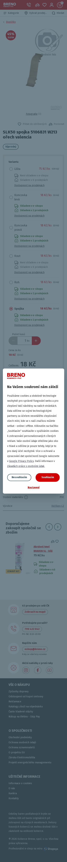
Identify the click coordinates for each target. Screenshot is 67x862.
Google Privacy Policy (21, 461)
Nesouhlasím (19, 477)
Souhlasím (47, 477)
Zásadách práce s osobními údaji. (26, 466)
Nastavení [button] (33, 487)
